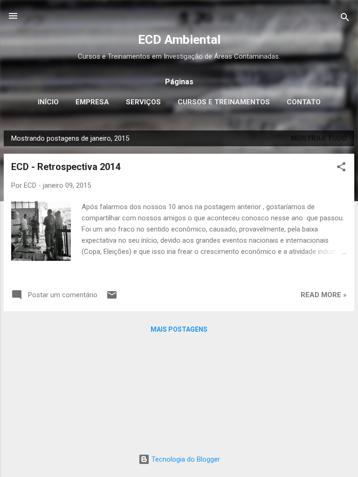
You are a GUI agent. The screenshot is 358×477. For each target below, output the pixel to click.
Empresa (92, 102)
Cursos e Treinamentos (224, 102)
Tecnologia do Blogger (185, 459)
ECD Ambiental (179, 39)
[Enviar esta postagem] (111, 298)
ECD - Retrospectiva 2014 (65, 166)
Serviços (143, 102)
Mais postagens (179, 329)
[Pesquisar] (345, 19)
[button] (341, 168)
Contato (304, 102)
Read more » (324, 295)
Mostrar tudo (319, 138)
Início (48, 102)
